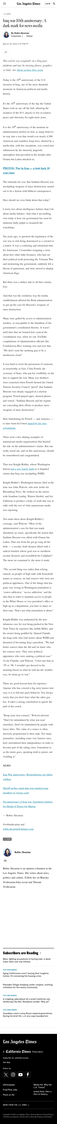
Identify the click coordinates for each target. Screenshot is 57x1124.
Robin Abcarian (21, 33)
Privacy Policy (48, 1114)
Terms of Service (36, 1114)
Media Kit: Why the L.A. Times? (43, 1086)
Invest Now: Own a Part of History (42, 1093)
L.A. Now (7, 14)
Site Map (6, 1062)
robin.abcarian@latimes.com (18, 829)
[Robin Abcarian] (6, 34)
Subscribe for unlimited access (15, 1058)
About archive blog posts (30, 70)
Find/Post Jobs (10, 1090)
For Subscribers (10, 970)
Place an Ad (8, 1095)
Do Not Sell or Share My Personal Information (36, 1117)
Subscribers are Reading (20, 953)
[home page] (28, 3)
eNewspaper (9, 1085)
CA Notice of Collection (11, 1117)
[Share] (6, 52)
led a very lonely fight (22, 469)
